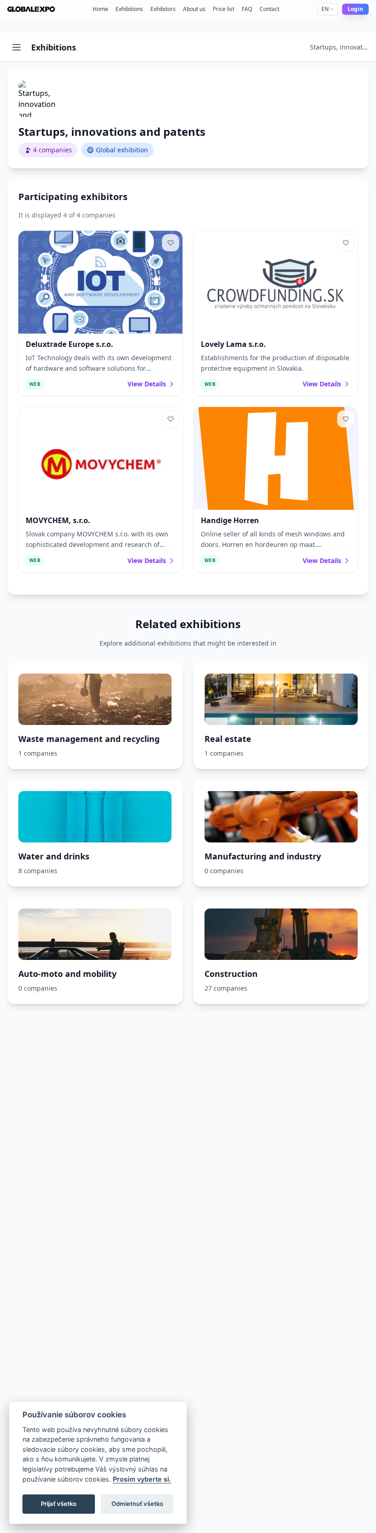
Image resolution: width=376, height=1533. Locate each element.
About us (194, 9)
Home (100, 9)
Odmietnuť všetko (137, 1503)
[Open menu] (16, 47)
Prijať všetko (59, 1503)
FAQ (247, 9)
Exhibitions (129, 9)
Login (355, 9)
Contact (269, 9)
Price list (223, 9)
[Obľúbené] (170, 242)
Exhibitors (163, 9)
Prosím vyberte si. (142, 1479)
